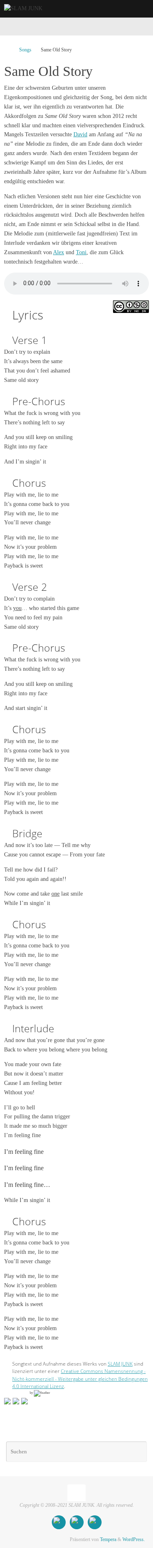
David (80, 134)
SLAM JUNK (120, 1363)
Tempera (108, 1539)
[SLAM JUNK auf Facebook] (59, 1522)
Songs (25, 50)
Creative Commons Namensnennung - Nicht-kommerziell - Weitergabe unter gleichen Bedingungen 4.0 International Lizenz (80, 1379)
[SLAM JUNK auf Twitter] (77, 1522)
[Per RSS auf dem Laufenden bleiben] (95, 1522)
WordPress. (133, 1539)
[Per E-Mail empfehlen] (24, 1401)
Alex (58, 252)
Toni (81, 252)
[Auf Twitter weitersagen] (16, 1401)
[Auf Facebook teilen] (7, 1401)
